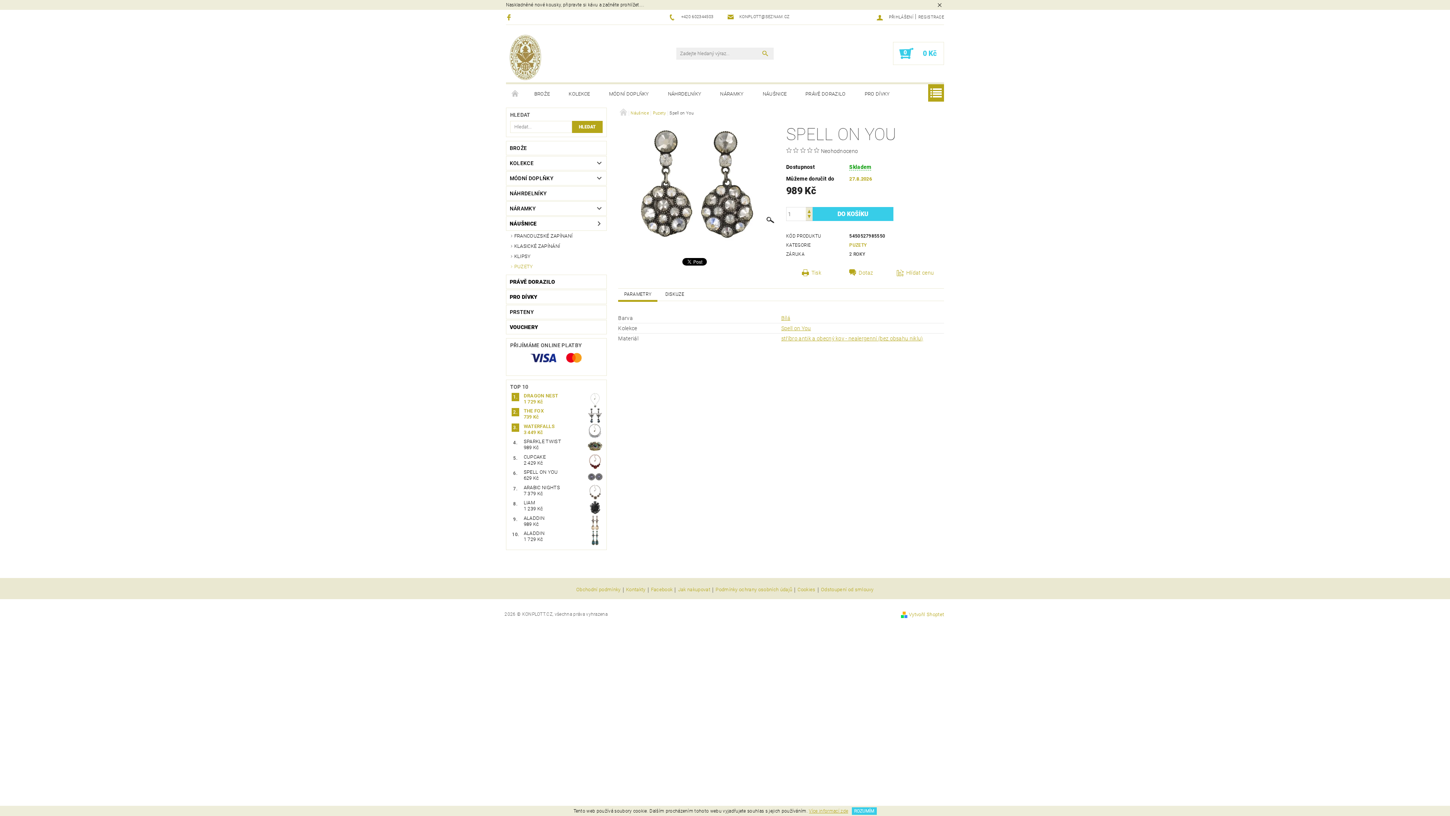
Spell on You (796, 328)
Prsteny (522, 312)
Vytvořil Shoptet (926, 614)
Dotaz (866, 273)
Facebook (662, 589)
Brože (542, 94)
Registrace (931, 17)
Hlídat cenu (920, 273)
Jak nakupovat (694, 589)
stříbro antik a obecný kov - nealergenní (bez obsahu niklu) (852, 338)
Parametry (637, 294)
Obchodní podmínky (598, 589)
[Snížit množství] (809, 217)
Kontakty (636, 589)
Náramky (732, 94)
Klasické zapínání (537, 246)
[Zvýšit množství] (809, 210)
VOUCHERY (524, 327)
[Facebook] (510, 17)
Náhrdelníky (685, 94)
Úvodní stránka (515, 94)
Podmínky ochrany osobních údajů (754, 589)
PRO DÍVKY (877, 94)
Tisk (816, 273)
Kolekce (579, 94)
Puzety (523, 266)
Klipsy (522, 256)
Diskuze (674, 294)
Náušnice (775, 94)
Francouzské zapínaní (543, 236)
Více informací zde (828, 811)
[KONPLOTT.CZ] (525, 57)
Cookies (806, 589)
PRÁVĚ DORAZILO (825, 94)
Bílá (785, 318)
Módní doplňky (629, 94)
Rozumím (864, 811)
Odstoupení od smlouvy (847, 589)
